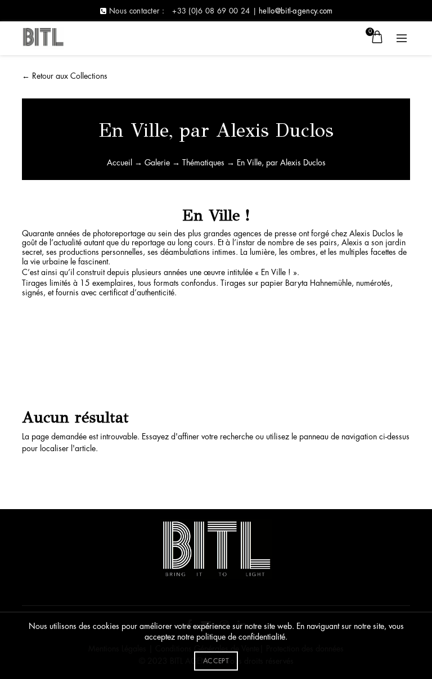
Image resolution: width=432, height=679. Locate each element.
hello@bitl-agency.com (295, 11)
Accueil (119, 163)
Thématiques (203, 163)
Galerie (157, 163)
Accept (216, 661)
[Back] (36, 67)
